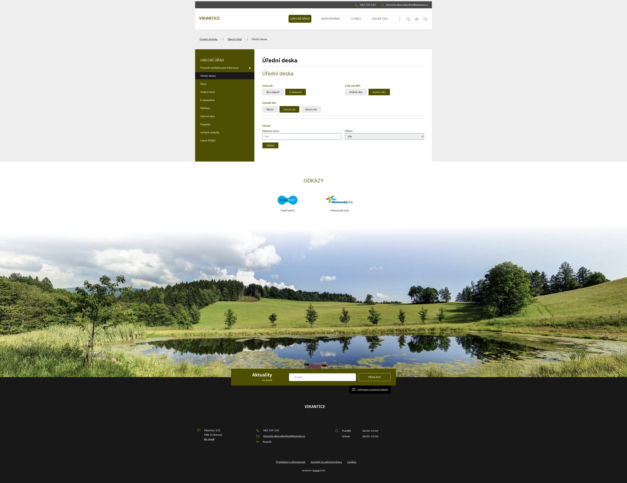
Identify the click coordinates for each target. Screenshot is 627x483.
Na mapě (209, 439)
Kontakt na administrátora (326, 462)
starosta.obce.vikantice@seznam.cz (284, 436)
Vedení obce (207, 91)
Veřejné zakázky (209, 132)
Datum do (311, 109)
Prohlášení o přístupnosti (290, 462)
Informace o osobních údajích (372, 389)
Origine (316, 470)
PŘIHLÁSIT (374, 377)
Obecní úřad (234, 39)
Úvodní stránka (208, 39)
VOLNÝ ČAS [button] (379, 19)
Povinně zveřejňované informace (219, 67)
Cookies (351, 462)
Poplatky (205, 124)
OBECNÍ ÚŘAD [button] (300, 19)
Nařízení (205, 108)
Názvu (270, 109)
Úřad (203, 84)
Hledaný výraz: (271, 130)
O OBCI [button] (356, 19)
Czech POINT (208, 140)
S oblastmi (295, 92)
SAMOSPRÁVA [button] (330, 19)
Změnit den (356, 92)
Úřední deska (208, 75)
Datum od (289, 109)
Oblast (349, 130)
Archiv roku (379, 92)
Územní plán (207, 116)
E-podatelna (207, 100)
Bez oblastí (272, 92)
